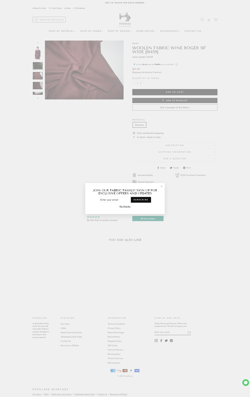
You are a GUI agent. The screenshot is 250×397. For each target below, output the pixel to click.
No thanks (125, 206)
